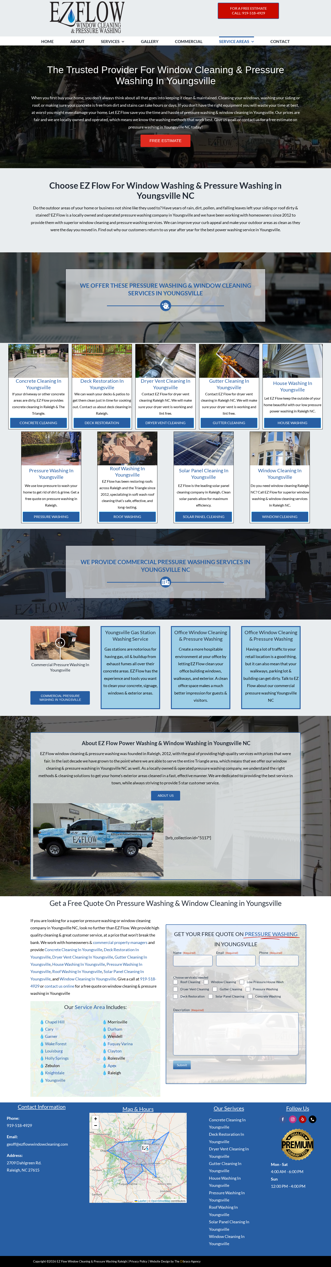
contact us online (59, 986)
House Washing (292, 423)
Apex (112, 1065)
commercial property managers (120, 942)
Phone (270, 953)
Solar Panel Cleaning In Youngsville (203, 473)
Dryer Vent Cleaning (165, 423)
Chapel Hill (55, 1021)
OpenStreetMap (160, 1201)
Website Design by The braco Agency (175, 1261)
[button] (145, 1148)
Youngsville (55, 1080)
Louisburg (54, 1050)
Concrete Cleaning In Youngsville (38, 384)
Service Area (90, 1007)
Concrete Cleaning (38, 423)
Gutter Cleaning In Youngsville (229, 384)
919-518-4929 (19, 1125)
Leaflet (141, 1201)
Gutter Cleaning (229, 423)
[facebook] (283, 1119)
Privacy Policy (138, 1261)
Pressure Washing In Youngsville (51, 473)
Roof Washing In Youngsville (127, 471)
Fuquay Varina (120, 1043)
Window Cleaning (279, 516)
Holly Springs (57, 1058)
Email (227, 953)
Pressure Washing (51, 516)
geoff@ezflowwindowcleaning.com (37, 1144)
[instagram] (293, 1119)
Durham (115, 1029)
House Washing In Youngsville (292, 386)
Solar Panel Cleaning (203, 516)
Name (184, 953)
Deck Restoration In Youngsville (102, 384)
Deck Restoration (102, 423)
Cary (49, 1029)
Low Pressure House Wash (265, 982)
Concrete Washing (268, 996)
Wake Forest (56, 1043)
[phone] (312, 1119)
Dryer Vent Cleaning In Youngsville (165, 384)
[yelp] (302, 1119)
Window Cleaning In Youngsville (280, 473)
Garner (51, 1036)
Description (188, 1010)
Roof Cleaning (190, 982)
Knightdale (54, 1072)
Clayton (115, 1050)
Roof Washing (127, 516)
